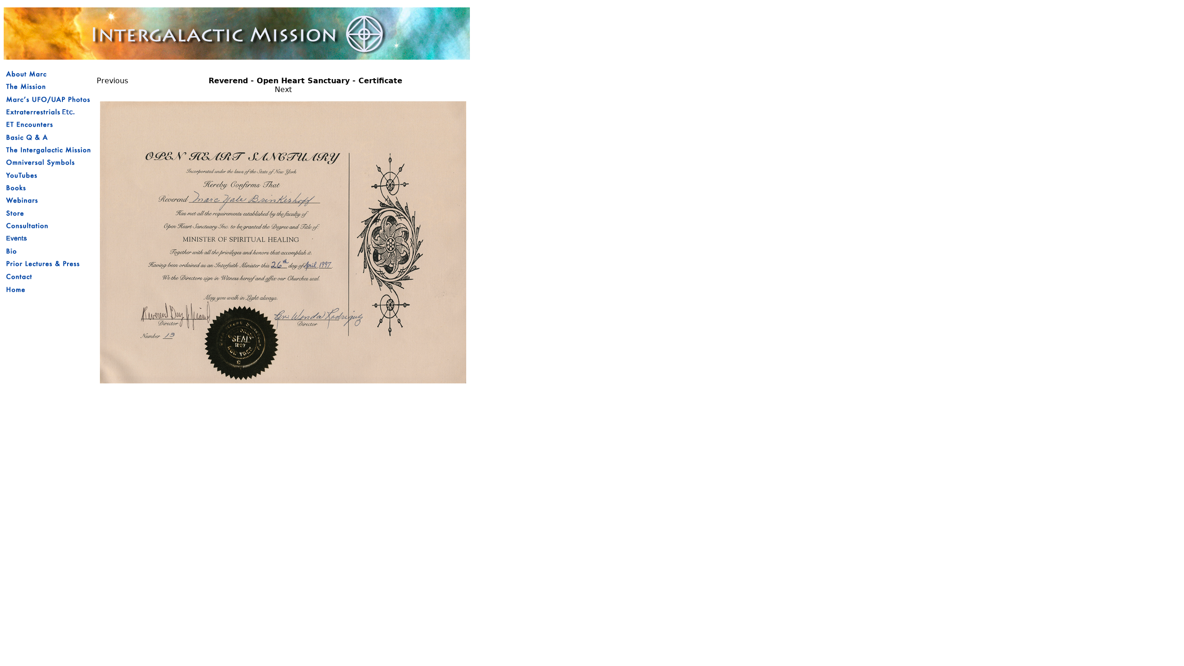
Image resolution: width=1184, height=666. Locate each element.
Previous (112, 80)
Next (283, 89)
